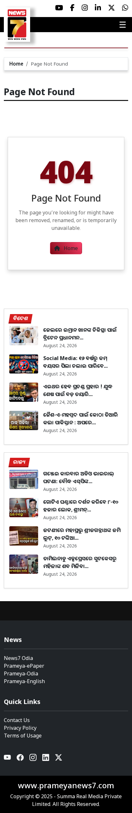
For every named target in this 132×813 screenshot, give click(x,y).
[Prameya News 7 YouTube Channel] (59, 8)
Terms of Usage (23, 735)
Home (16, 63)
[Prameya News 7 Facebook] (72, 8)
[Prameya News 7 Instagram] (84, 8)
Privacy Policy (20, 727)
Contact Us (17, 720)
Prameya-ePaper (24, 665)
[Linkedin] (46, 759)
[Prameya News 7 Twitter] (111, 8)
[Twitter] (58, 759)
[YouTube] (8, 759)
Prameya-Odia (21, 673)
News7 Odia (18, 658)
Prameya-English (24, 681)
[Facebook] (20, 759)
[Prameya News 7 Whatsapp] (125, 8)
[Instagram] (33, 759)
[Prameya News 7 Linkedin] (98, 8)
